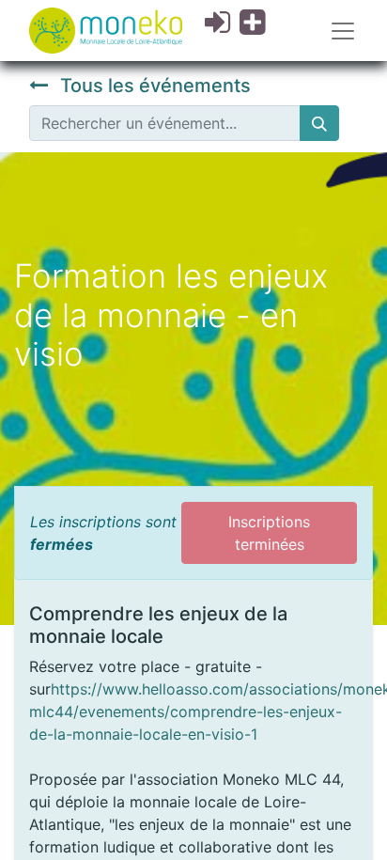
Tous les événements (153, 85)
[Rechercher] (319, 123)
